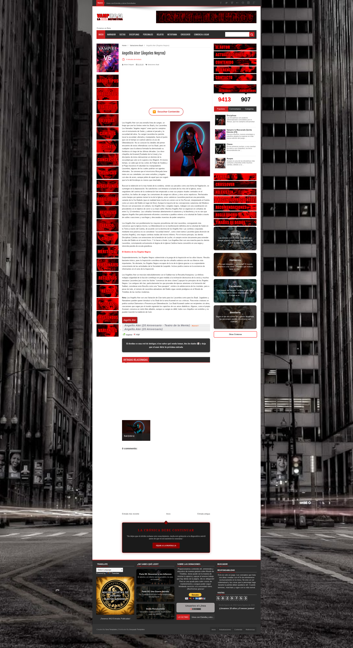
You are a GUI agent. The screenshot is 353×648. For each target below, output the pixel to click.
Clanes (229, 144)
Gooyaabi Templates (137, 629)
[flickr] (237, 3)
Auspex (230, 159)
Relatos (160, 34)
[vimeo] (232, 3)
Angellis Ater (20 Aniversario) (144, 329)
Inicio (100, 34)
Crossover (185, 34)
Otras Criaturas (235, 334)
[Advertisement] (166, 85)
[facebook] (221, 3)
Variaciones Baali (153, 64)
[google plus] (254, 3)
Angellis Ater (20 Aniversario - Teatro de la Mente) (157, 325)
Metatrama (172, 34)
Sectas (122, 34)
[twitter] (226, 3)
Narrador (111, 34)
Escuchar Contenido (166, 112)
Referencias (250, 630)
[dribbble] (243, 3)
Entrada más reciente (130, 514)
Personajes (148, 34)
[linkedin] (248, 3)
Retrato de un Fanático (115, 3)
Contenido (238, 630)
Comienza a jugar (201, 34)
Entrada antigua (203, 514)
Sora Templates (111, 629)
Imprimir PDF (133, 335)
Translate (115, 573)
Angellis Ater (129, 320)
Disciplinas (134, 34)
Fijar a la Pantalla (166, 545)
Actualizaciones (225, 630)
